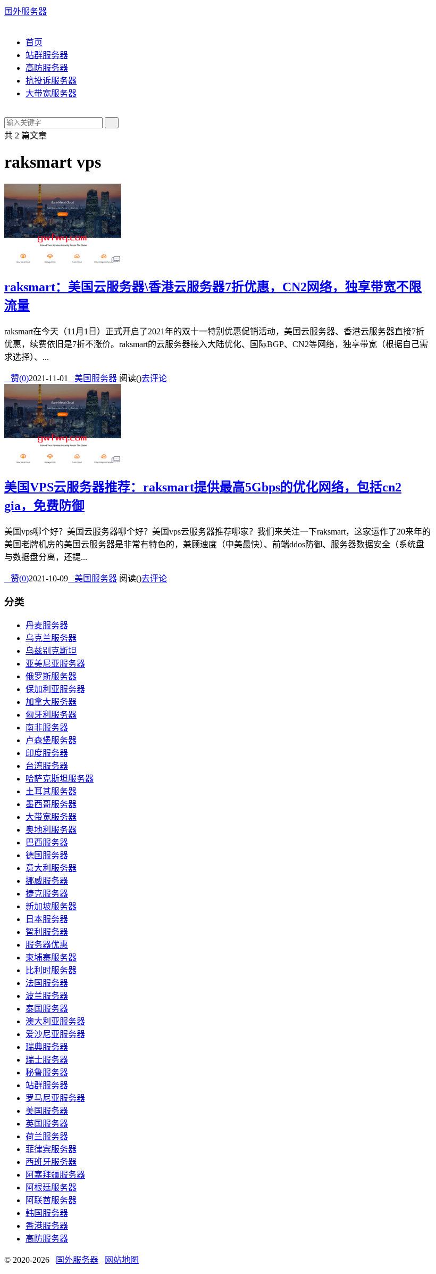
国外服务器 (25, 11)
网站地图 (122, 1259)
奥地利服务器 (51, 829)
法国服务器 (47, 983)
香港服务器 (47, 1225)
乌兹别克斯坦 (51, 650)
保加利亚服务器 (55, 689)
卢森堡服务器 (51, 740)
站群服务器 (47, 55)
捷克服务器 (47, 893)
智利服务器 (47, 931)
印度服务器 (47, 753)
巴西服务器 (47, 842)
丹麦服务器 (47, 625)
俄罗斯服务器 (51, 676)
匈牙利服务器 (51, 714)
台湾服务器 (47, 765)
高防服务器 (47, 67)
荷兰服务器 (47, 1136)
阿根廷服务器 (51, 1187)
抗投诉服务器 (51, 80)
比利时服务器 (51, 970)
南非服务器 (47, 727)
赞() (16, 378)
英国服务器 (47, 1123)
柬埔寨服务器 (51, 957)
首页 (34, 42)
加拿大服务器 (51, 701)
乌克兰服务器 (51, 638)
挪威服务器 (47, 880)
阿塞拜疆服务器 (55, 1174)
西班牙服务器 (51, 1161)
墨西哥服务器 (51, 804)
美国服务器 (92, 378)
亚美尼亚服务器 (55, 663)
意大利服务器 (51, 868)
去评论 (154, 378)
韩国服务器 (47, 1213)
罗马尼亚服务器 (55, 1098)
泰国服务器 (47, 1008)
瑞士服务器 (47, 1059)
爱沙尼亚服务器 (55, 1034)
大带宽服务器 (51, 93)
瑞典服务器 (47, 1046)
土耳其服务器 (51, 791)
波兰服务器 (47, 995)
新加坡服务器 (51, 906)
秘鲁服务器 (47, 1072)
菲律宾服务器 (51, 1149)
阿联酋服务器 (51, 1200)
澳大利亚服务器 (55, 1021)
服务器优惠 (47, 944)
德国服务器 (47, 855)
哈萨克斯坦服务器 (60, 778)
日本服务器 (47, 919)
